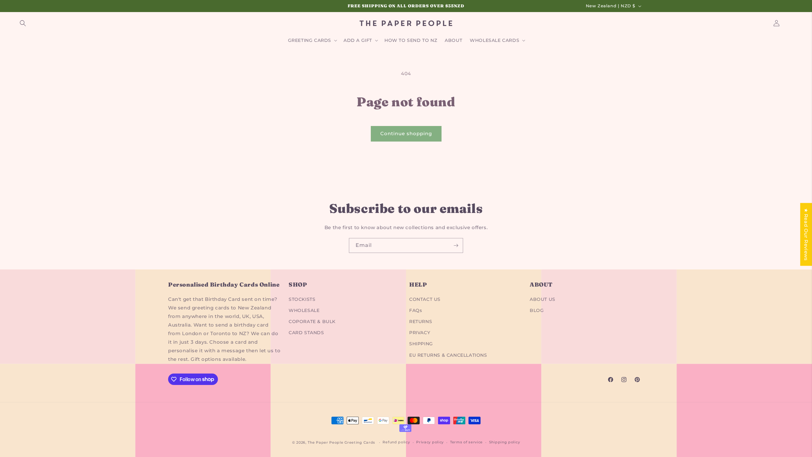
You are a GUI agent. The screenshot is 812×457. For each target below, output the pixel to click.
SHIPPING (421, 344)
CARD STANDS (306, 332)
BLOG (537, 310)
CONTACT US (425, 299)
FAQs (415, 310)
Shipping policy (504, 442)
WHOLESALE (304, 310)
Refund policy (396, 442)
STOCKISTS (302, 299)
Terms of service (466, 442)
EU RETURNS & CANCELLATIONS (448, 355)
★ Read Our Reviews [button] (806, 234)
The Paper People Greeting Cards (341, 442)
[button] (23, 23)
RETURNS (420, 321)
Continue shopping (406, 133)
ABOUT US (542, 299)
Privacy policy (430, 442)
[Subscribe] (456, 245)
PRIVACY (419, 332)
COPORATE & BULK (312, 321)
